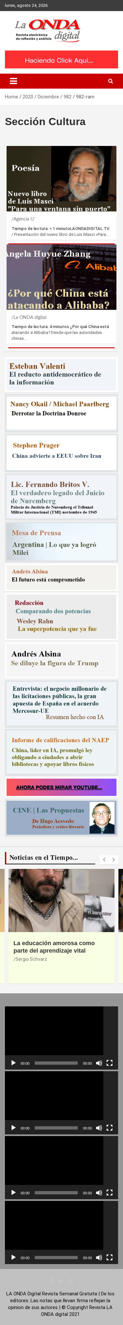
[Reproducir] (13, 1063)
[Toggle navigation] (13, 81)
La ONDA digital (29, 317)
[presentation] (104, 859)
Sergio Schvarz (31, 959)
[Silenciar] (99, 1063)
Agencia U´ (24, 219)
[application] (61, 1038)
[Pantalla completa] (109, 1063)
